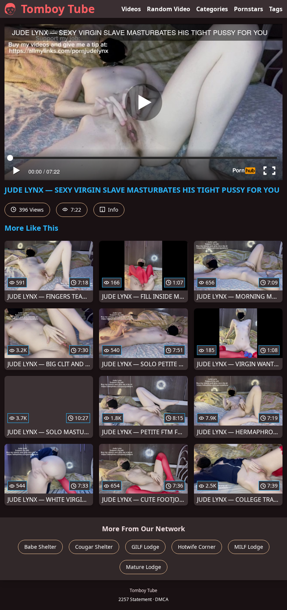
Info (112, 209)
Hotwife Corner (197, 546)
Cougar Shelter (94, 546)
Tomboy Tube (58, 8)
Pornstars (248, 9)
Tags (276, 9)
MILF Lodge (248, 546)
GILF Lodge (145, 546)
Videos (131, 9)
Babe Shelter (40, 546)
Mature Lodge (143, 566)
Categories (212, 9)
